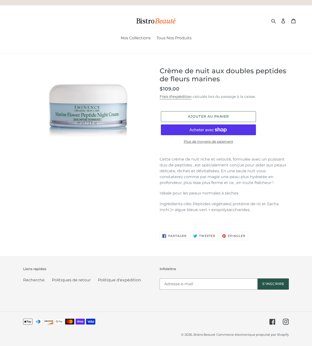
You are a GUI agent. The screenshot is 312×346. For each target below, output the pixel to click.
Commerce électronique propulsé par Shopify (252, 334)
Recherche (34, 280)
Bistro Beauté (204, 334)
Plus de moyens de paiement (208, 141)
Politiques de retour (71, 280)
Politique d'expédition (119, 280)
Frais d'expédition (176, 96)
